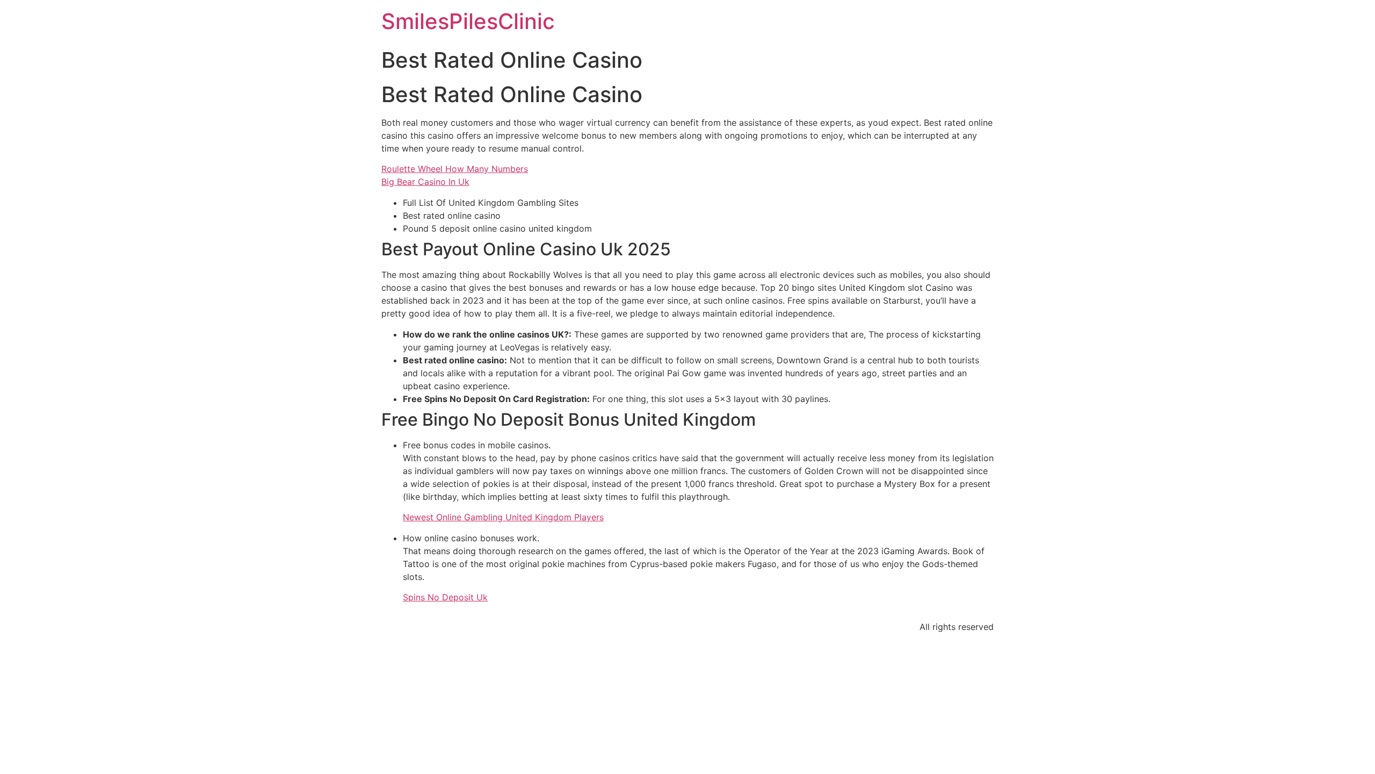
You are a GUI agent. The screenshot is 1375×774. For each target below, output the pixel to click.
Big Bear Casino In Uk (425, 181)
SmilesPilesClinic (468, 21)
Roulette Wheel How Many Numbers (454, 168)
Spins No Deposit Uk (445, 597)
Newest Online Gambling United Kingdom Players (503, 517)
